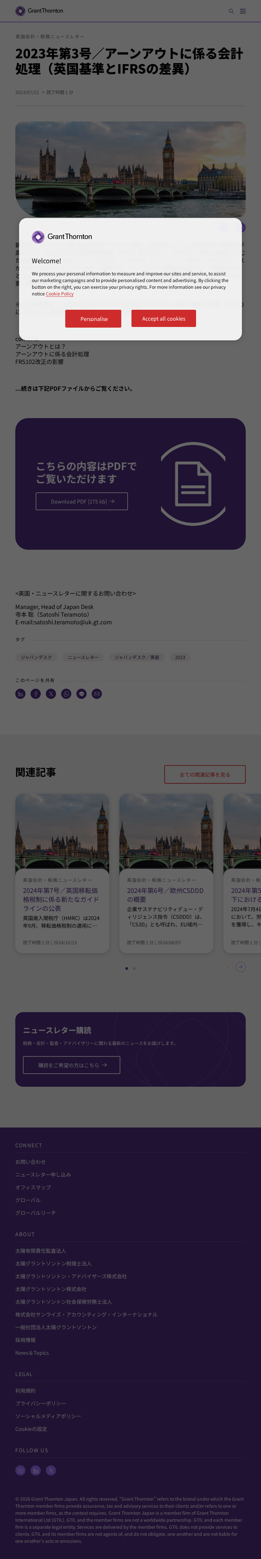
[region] (130, 279)
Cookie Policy (60, 293)
